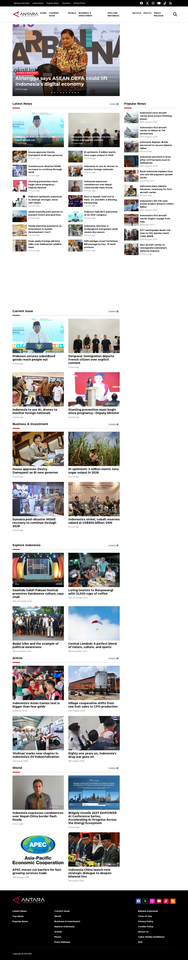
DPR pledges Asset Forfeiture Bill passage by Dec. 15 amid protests (101, 244)
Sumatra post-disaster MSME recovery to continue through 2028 (45, 169)
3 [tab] (57, 92)
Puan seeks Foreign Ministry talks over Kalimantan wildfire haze (45, 244)
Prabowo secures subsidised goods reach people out (33, 357)
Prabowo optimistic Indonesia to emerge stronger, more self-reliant (45, 199)
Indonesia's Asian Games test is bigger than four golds (36, 704)
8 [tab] (72, 92)
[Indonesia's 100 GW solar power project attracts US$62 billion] (131, 205)
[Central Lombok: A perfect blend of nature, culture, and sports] (94, 623)
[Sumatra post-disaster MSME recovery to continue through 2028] (19, 170)
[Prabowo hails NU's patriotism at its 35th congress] (75, 216)
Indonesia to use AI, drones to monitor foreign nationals (34, 411)
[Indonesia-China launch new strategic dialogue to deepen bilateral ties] (94, 849)
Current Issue (54, 14)
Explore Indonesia (113, 14)
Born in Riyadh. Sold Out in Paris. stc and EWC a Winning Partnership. (100, 199)
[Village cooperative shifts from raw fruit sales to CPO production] (94, 682)
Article (136, 13)
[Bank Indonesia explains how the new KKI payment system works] (131, 175)
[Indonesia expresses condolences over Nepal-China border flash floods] (75, 185)
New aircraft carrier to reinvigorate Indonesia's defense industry (153, 247)
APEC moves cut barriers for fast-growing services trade (37, 871)
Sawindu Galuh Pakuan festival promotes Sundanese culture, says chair (38, 593)
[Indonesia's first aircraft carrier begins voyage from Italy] (131, 219)
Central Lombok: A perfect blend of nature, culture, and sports (92, 645)
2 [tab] (54, 92)
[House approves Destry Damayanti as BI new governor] (19, 156)
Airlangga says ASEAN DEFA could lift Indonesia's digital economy (61, 81)
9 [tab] (75, 92)
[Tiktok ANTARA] (165, 3)
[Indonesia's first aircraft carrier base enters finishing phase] (131, 117)
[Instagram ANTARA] (153, 3)
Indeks (112, 311)
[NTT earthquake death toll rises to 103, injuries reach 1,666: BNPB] (131, 234)
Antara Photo (79, 3)
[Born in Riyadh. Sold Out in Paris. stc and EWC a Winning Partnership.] (75, 200)
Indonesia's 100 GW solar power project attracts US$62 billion (156, 204)
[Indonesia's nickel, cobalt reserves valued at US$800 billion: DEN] (94, 498)
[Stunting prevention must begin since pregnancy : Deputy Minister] (19, 185)
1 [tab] (51, 92)
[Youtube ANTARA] (159, 3)
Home (43, 13)
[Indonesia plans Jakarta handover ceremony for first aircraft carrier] (131, 190)
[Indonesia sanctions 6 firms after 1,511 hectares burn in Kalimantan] (131, 161)
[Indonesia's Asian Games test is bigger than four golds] (38, 682)
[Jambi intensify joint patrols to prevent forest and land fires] (19, 216)
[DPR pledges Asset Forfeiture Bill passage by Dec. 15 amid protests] (75, 245)
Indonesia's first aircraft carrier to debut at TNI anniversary (153, 130)
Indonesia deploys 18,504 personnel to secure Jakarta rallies (156, 145)
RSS (140, 942)
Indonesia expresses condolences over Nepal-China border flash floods (98, 184)
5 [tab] (63, 92)
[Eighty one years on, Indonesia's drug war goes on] (94, 732)
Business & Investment (85, 14)
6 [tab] (66, 92)
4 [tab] (60, 92)
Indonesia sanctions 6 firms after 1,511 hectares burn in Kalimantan (155, 160)
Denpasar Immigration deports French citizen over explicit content (91, 359)
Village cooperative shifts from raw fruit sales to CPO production (93, 704)
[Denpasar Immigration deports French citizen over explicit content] (94, 129)
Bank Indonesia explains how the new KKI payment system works (156, 174)
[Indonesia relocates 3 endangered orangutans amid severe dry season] (75, 230)
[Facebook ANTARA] (141, 3)
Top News (66, 3)
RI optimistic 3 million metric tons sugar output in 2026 (93, 470)
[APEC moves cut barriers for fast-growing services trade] (38, 849)
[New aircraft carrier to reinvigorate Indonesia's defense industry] (131, 249)
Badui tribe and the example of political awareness (35, 645)
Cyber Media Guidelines (151, 937)
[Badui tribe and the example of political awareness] (38, 623)
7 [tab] (69, 92)
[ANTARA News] (25, 14)
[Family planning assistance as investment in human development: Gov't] (19, 230)
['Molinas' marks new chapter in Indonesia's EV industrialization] (38, 732)
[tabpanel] (66, 60)
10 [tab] (78, 92)
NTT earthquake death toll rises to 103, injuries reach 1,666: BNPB (155, 233)
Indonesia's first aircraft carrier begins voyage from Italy (155, 218)
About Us (143, 931)
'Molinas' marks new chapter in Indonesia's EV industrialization (35, 755)
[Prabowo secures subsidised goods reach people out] (38, 129)
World (72, 13)
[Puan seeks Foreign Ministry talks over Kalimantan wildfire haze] (19, 245)
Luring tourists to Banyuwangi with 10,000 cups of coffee (90, 591)
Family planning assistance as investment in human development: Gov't (45, 229)
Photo (147, 13)
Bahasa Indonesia (22, 3)
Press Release (158, 14)
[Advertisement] (150, 45)
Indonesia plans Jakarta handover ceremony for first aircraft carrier (156, 189)
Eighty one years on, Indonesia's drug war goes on (92, 755)
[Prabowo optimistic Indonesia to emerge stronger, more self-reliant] (19, 200)
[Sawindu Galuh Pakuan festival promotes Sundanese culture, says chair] (38, 569)
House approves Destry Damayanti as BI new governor (35, 470)
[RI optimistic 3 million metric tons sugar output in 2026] (75, 156)
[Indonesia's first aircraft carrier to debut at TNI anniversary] (131, 131)
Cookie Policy (145, 926)
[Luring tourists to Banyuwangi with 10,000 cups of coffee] (94, 569)
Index (113, 104)
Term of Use (145, 916)
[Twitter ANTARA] (147, 3)
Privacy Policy (145, 921)
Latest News (37, 3)
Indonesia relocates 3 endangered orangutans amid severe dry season (101, 229)
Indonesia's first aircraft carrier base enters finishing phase (156, 115)
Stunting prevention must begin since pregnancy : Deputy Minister (43, 184)
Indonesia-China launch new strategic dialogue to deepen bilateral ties (89, 873)
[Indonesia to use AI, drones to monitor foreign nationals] (75, 170)
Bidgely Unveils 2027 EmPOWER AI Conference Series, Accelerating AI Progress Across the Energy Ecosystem (92, 818)
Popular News (52, 3)
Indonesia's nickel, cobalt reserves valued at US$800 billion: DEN (94, 521)
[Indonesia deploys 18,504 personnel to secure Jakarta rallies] (131, 146)
